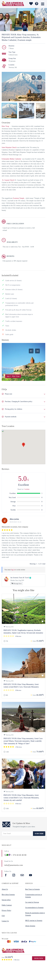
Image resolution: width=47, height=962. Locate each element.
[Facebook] (6, 875)
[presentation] (31, 351)
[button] (39, 95)
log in (13, 570)
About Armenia (30, 926)
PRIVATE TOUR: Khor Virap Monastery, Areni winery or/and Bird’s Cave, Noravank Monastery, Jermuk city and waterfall (21, 797)
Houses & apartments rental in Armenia (35, 914)
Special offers (6, 900)
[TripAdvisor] (22, 875)
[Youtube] (30, 875)
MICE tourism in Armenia (33, 920)
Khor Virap (5, 126)
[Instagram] (14, 875)
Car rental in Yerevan (32, 902)
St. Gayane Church (8, 180)
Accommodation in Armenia (34, 907)
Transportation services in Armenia (33, 896)
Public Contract (7, 905)
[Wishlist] (30, 4)
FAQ (3, 916)
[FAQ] (36, 4)
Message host (17, 583)
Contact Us (5, 921)
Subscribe (39, 834)
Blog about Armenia (8, 894)
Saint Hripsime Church (9, 147)
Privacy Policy (6, 910)
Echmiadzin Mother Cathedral (11, 159)
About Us (5, 889)
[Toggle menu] (42, 4)
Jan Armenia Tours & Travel (19, 577)
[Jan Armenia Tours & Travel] (13, 4)
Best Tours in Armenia (32, 889)
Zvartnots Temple (18, 198)
